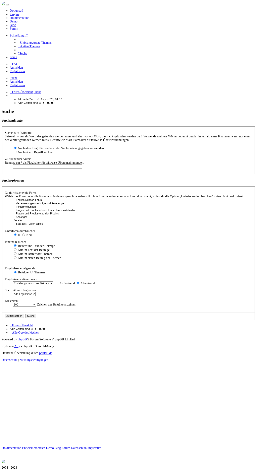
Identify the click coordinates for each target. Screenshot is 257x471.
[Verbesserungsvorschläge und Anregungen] (44, 203)
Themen (39, 272)
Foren (13, 57)
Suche (13, 78)
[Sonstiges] (44, 217)
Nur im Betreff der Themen (35, 254)
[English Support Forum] (44, 200)
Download (16, 10)
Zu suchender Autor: (18, 159)
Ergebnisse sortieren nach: (21, 279)
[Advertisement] (122, 408)
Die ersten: (11, 300)
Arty (17, 346)
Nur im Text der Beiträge (33, 250)
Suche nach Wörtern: (18, 132)
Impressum (94, 448)
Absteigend (87, 283)
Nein (29, 235)
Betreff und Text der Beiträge (36, 246)
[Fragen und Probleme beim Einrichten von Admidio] (44, 210)
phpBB (22, 339)
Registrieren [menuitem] (17, 71)
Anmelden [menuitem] (16, 67)
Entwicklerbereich (33, 448)
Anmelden (16, 81)
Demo (13, 21)
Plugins (14, 14)
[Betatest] (44, 220)
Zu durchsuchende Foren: (21, 192)
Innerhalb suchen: (16, 242)
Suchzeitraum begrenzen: (21, 290)
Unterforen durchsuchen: (20, 231)
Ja (18, 235)
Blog (13, 25)
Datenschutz (79, 448)
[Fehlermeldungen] (44, 207)
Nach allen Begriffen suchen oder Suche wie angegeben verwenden (60, 148)
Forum (14, 28)
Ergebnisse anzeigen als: (20, 268)
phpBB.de (45, 353)
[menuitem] (35, 42)
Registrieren (17, 85)
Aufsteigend (67, 283)
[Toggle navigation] (7, 4)
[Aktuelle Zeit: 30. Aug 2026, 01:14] (11, 95)
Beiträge (23, 272)
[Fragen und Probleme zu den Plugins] (44, 213)
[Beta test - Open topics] (44, 224)
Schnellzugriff (19, 35)
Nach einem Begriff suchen (35, 152)
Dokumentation (19, 17)
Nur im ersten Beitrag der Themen (39, 258)
